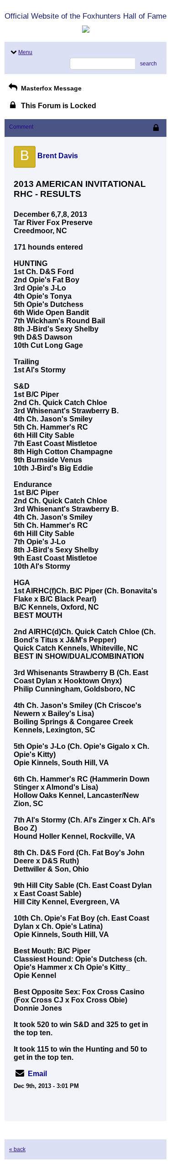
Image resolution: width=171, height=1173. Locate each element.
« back (17, 1149)
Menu (25, 52)
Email (37, 1074)
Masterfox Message (50, 88)
